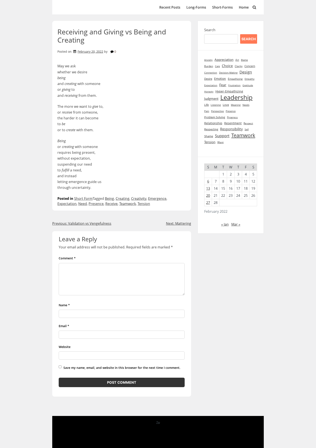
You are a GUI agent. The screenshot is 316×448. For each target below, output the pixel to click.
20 (208, 195)
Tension (144, 203)
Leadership (236, 97)
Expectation (67, 203)
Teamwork (127, 203)
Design (245, 72)
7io (158, 422)
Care (217, 66)
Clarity (238, 66)
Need (82, 203)
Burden (208, 66)
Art (237, 60)
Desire (208, 79)
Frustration (234, 85)
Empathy (250, 78)
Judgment (211, 98)
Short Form (83, 198)
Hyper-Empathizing (229, 91)
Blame (244, 60)
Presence (96, 203)
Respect (248, 123)
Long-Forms (196, 7)
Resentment (233, 123)
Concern (249, 66)
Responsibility (231, 129)
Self (247, 129)
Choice (227, 65)
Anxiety (208, 60)
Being (109, 198)
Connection (210, 72)
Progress (232, 117)
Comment (67, 258)
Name (64, 305)
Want (220, 142)
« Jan (225, 224)
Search (209, 30)
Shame (208, 136)
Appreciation (224, 59)
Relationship (213, 123)
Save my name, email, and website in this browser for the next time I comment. (121, 368)
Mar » (235, 224)
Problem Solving (214, 117)
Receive (111, 203)
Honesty (208, 91)
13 (208, 188)
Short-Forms (222, 7)
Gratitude (247, 85)
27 (208, 202)
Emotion (220, 79)
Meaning (236, 104)
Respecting (211, 129)
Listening (216, 104)
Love (226, 105)
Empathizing (235, 79)
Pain (206, 111)
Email (64, 326)
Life (206, 105)
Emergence (157, 198)
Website (65, 347)
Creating (122, 198)
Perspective (217, 111)
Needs (245, 104)
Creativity (138, 198)
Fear (222, 84)
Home (244, 7)
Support (222, 135)
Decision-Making (228, 72)
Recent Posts (169, 7)
